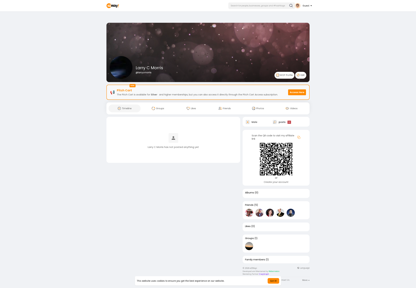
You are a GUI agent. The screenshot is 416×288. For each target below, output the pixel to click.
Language (304, 268)
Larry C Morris (149, 68)
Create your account (276, 182)
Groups (249, 238)
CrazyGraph (263, 274)
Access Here (297, 92)
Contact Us (284, 280)
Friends (249, 205)
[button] (261, 5)
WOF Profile (286, 75)
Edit (302, 75)
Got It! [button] (273, 280)
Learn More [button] (231, 280)
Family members (255, 259)
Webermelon (274, 271)
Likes (248, 226)
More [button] (305, 280)
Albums (249, 192)
